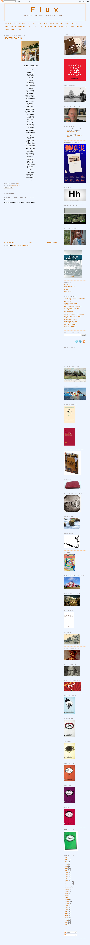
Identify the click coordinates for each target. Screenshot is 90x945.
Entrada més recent (9, 242)
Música (61, 26)
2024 (66, 861)
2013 (66, 905)
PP (20, 185)
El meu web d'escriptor (69, 286)
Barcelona (22, 23)
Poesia (72, 26)
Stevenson (79, 26)
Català (39, 23)
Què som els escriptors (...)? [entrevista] (74, 314)
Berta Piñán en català (69, 305)
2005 (66, 921)
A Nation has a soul (68, 318)
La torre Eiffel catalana (69, 326)
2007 (66, 917)
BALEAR (13, 38)
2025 (66, 859)
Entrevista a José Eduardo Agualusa (73, 306)
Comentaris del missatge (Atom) (20, 245)
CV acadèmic (67, 289)
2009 (66, 913)
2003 (66, 924)
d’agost (67, 889)
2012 (66, 907)
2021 (66, 867)
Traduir (7, 29)
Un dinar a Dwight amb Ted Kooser (72, 316)
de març (67, 899)
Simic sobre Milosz (68, 311)
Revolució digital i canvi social (71, 308)
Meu (55, 26)
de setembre (68, 887)
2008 (66, 915)
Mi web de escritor (68, 288)
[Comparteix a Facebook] (10, 188)
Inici (30, 242)
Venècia (13, 29)
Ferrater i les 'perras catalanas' (71, 313)
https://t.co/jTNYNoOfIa (73, 131)
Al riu (15, 23)
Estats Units (21, 26)
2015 (66, 878)
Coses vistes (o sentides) (62, 23)
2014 (66, 880)
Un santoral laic (67, 301)
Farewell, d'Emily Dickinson (71, 323)
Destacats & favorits (10, 26)
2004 (66, 923)
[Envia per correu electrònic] (5, 188)
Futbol (28, 26)
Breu (28, 23)
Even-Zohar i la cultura (69, 300)
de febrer (67, 901)
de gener (67, 903)
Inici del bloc (8, 23)
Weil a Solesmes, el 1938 (70, 319)
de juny (67, 893)
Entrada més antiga (52, 242)
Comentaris (69, 935)
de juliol (67, 891)
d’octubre (67, 885)
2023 (66, 863)
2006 (66, 919)
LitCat (40, 26)
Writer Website (67, 284)
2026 (66, 857)
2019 (66, 870)
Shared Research (68, 291)
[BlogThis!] (7, 188)
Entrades (68, 932)
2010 (66, 911)
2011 (66, 909)
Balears (12, 185)
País (66, 26)
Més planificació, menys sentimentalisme (74, 298)
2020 (66, 869)
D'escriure (74, 23)
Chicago (46, 23)
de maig (67, 895)
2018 (66, 872)
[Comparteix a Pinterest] (12, 188)
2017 (66, 874)
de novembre (68, 884)
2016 (66, 876)
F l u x (45, 9)
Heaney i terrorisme (68, 309)
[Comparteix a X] (8, 188)
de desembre (68, 882)
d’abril (66, 897)
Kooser (34, 26)
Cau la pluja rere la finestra (70, 324)
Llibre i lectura (48, 26)
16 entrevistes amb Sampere (71, 303)
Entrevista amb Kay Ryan (70, 321)
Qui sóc (20, 29)
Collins (52, 23)
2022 (66, 865)
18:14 (18, 183)
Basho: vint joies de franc (70, 327)
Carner (33, 23)
